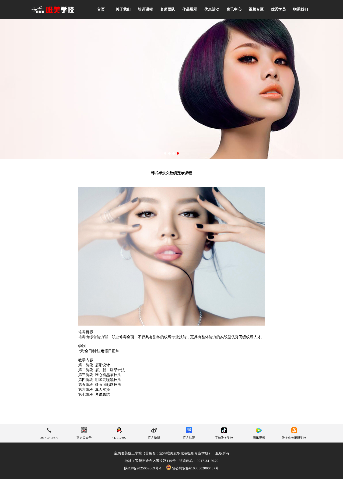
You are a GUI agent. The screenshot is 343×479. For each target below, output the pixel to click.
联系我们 (300, 9)
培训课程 (145, 9)
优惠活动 (211, 9)
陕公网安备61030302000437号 (195, 468)
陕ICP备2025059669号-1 (143, 468)
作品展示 (189, 9)
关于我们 (123, 9)
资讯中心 (234, 9)
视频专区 (256, 9)
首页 (101, 9)
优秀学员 (278, 9)
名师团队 (167, 9)
